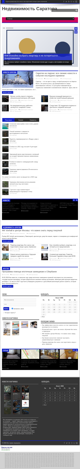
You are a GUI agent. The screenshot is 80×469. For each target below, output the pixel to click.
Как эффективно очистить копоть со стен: (18, 1)
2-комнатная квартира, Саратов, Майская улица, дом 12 (68, 362)
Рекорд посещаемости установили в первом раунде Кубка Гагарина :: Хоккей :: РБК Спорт (30, 205)
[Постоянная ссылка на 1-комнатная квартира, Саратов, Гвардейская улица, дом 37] (49, 358)
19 (54, 309)
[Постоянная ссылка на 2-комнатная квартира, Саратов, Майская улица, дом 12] (69, 358)
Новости (6, 200)
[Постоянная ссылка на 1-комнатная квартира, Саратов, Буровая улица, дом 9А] (30, 358)
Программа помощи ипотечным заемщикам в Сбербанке (29, 271)
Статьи (5, 350)
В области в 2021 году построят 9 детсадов (23, 146)
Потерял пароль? (10, 312)
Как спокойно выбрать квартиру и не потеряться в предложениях (63, 246)
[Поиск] (76, 10)
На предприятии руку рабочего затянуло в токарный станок (21, 106)
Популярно (8, 120)
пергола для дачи (5, 448)
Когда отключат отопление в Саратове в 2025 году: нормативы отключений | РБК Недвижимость (49, 206)
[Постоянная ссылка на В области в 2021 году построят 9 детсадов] (5, 151)
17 (43, 309)
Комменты (33, 120)
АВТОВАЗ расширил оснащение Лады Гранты (69, 204)
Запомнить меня (18, 309)
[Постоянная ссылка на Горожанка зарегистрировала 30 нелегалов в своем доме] (5, 174)
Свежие (20, 120)
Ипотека (6, 268)
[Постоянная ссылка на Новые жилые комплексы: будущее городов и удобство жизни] (5, 259)
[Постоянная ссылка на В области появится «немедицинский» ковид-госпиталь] (5, 166)
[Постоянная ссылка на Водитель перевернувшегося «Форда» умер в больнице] (5, 144)
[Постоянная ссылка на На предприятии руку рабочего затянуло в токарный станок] (5, 111)
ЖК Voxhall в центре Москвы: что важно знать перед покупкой (32, 230)
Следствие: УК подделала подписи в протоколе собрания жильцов (63, 106)
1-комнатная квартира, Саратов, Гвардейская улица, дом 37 (48, 362)
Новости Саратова (9, 72)
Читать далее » (7, 92)
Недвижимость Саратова (29, 8)
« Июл (43, 317)
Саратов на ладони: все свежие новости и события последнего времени (56, 74)
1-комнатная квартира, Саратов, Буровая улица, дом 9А (30, 362)
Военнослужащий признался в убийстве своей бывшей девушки (62, 97)
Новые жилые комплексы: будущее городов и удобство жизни (37, 58)
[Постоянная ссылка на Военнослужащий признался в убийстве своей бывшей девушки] (44, 101)
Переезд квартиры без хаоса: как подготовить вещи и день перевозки (23, 246)
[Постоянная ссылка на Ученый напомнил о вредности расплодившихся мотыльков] (5, 136)
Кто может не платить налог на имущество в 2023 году (19, 177)
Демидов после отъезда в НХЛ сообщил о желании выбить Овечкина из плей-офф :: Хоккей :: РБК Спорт (11, 206)
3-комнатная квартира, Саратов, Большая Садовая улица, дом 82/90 (62, 255)
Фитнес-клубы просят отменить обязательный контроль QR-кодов (22, 97)
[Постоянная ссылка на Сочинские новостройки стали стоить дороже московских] (5, 129)
